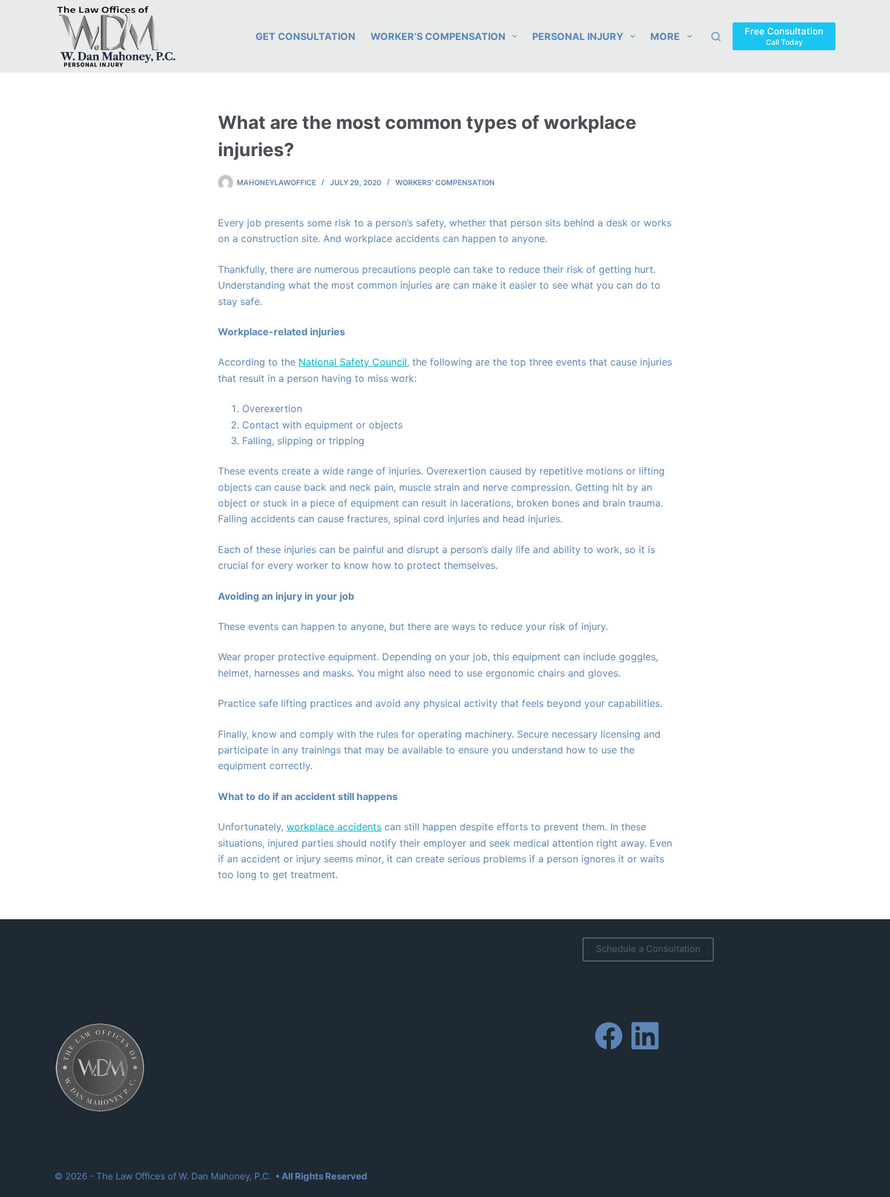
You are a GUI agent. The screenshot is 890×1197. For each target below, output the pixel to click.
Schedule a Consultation (648, 948)
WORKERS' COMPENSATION (445, 182)
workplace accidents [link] (333, 827)
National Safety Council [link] (352, 362)
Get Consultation (305, 36)
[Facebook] (608, 1035)
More (665, 36)
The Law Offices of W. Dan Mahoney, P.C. (183, 1176)
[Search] (715, 36)
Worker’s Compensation (438, 36)
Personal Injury (578, 36)
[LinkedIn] (645, 1035)
